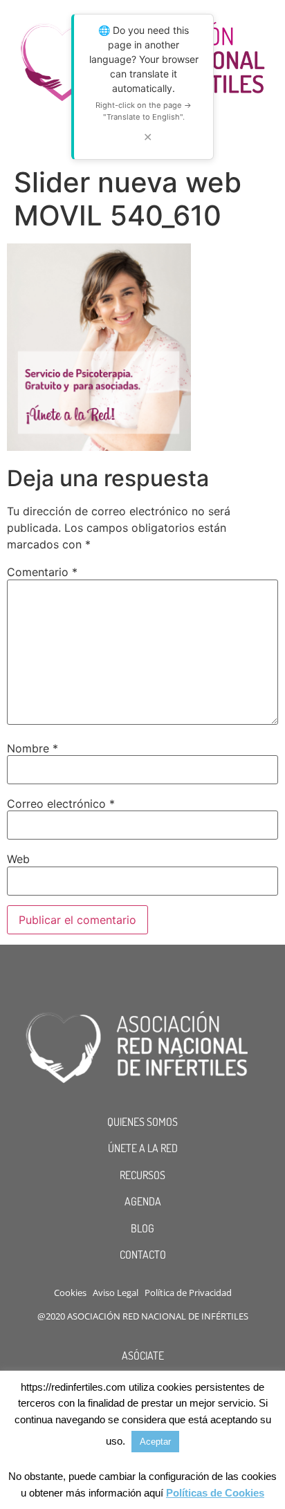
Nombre (32, 748)
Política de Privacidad (188, 1292)
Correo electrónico (61, 803)
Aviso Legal (115, 1292)
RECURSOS (142, 1175)
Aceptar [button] (155, 1441)
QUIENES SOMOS (142, 1122)
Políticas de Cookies (215, 1493)
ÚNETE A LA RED (143, 1148)
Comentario (42, 571)
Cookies (70, 1292)
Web (18, 858)
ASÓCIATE (143, 1355)
